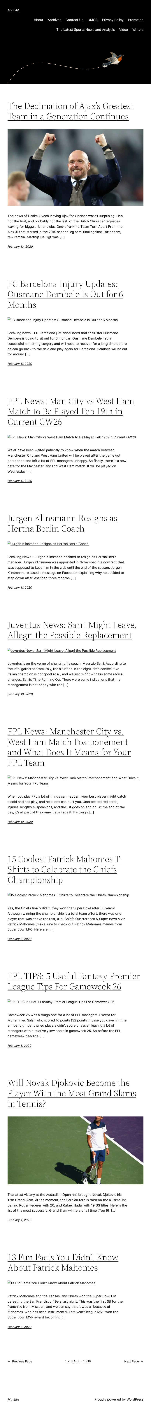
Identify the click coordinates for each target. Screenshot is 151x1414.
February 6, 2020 (19, 1045)
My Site (13, 10)
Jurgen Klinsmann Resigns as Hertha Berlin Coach (62, 523)
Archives (54, 20)
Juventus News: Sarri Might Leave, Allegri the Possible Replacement (72, 630)
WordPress (135, 1399)
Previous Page (20, 1361)
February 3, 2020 (19, 1327)
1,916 (87, 1361)
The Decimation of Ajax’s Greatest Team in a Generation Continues (71, 111)
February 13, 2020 (20, 246)
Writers (137, 29)
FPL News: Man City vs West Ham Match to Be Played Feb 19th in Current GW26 (71, 411)
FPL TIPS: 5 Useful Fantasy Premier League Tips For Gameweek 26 (74, 981)
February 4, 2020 (19, 1220)
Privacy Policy (113, 20)
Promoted (135, 20)
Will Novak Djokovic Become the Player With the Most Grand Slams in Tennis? (72, 1093)
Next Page (133, 1361)
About (38, 20)
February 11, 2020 (20, 363)
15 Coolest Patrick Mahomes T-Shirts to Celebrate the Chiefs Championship (65, 869)
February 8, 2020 (19, 939)
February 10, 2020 (20, 694)
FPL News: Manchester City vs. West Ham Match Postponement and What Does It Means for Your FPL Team (69, 747)
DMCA (93, 20)
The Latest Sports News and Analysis (85, 29)
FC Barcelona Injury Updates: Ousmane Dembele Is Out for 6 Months (65, 294)
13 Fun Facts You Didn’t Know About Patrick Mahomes (63, 1262)
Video (123, 29)
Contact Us (74, 20)
